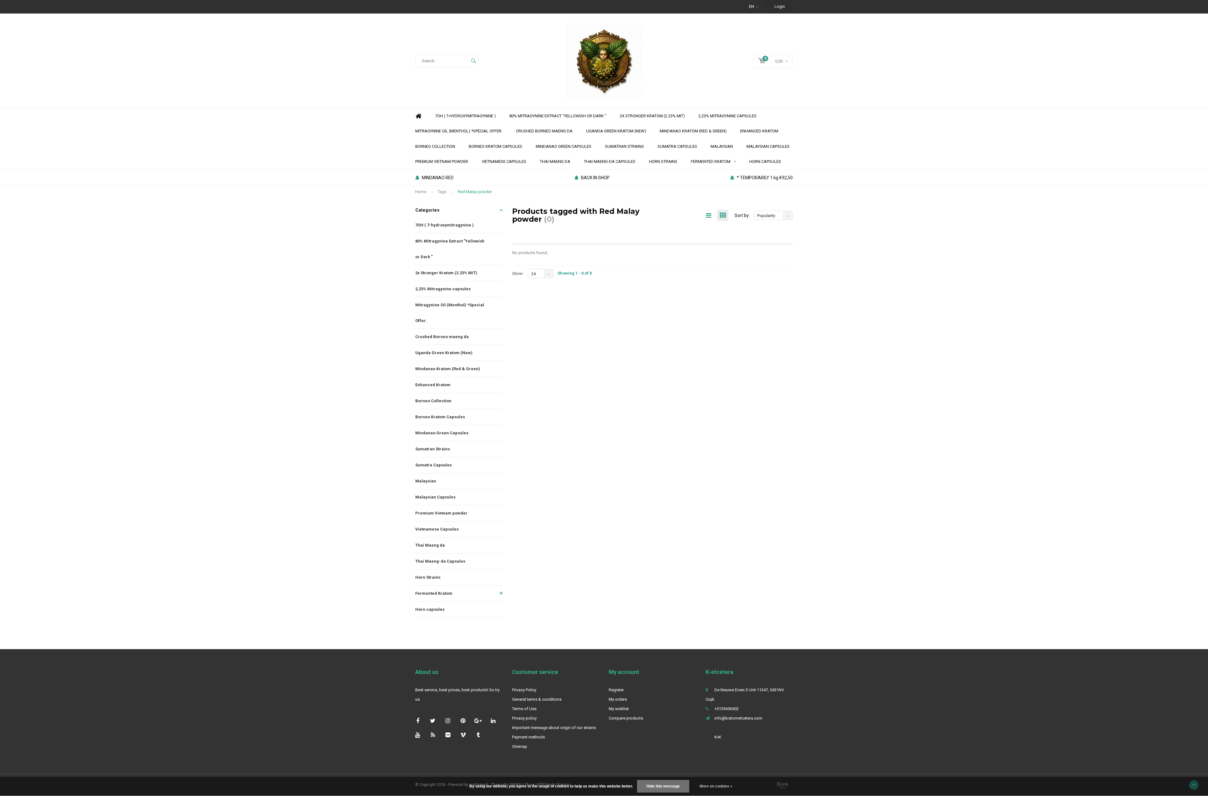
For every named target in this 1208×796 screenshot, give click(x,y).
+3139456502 (726, 708)
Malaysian (722, 146)
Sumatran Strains (624, 146)
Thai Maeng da (555, 161)
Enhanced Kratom (759, 131)
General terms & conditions (537, 699)
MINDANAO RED (438, 177)
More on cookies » (716, 786)
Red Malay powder (475, 191)
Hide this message (663, 786)
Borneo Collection (435, 146)
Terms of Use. (524, 708)
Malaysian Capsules (768, 146)
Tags (442, 191)
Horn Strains (663, 161)
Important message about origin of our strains (554, 727)
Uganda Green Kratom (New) (616, 131)
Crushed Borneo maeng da (544, 131)
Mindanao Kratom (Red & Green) (693, 131)
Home (418, 116)
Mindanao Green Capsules (563, 146)
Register (616, 689)
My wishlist (619, 708)
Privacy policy (524, 718)
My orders (618, 699)
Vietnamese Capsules (504, 161)
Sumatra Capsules (677, 146)
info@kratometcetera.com (738, 718)
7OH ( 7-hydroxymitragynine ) (465, 116)
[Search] (473, 61)
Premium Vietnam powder (441, 161)
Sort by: (742, 215)
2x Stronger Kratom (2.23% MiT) (652, 116)
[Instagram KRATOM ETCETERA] (448, 721)
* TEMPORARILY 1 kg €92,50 (765, 177)
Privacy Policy (524, 689)
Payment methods (528, 737)
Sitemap (519, 746)
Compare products (626, 718)
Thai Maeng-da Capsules (609, 161)
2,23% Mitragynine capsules (727, 116)
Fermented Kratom (710, 161)
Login (780, 6)
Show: (518, 273)
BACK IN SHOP (595, 177)
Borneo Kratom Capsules (495, 146)
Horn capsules (765, 161)
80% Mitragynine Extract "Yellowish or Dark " (557, 116)
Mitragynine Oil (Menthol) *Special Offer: (458, 131)
